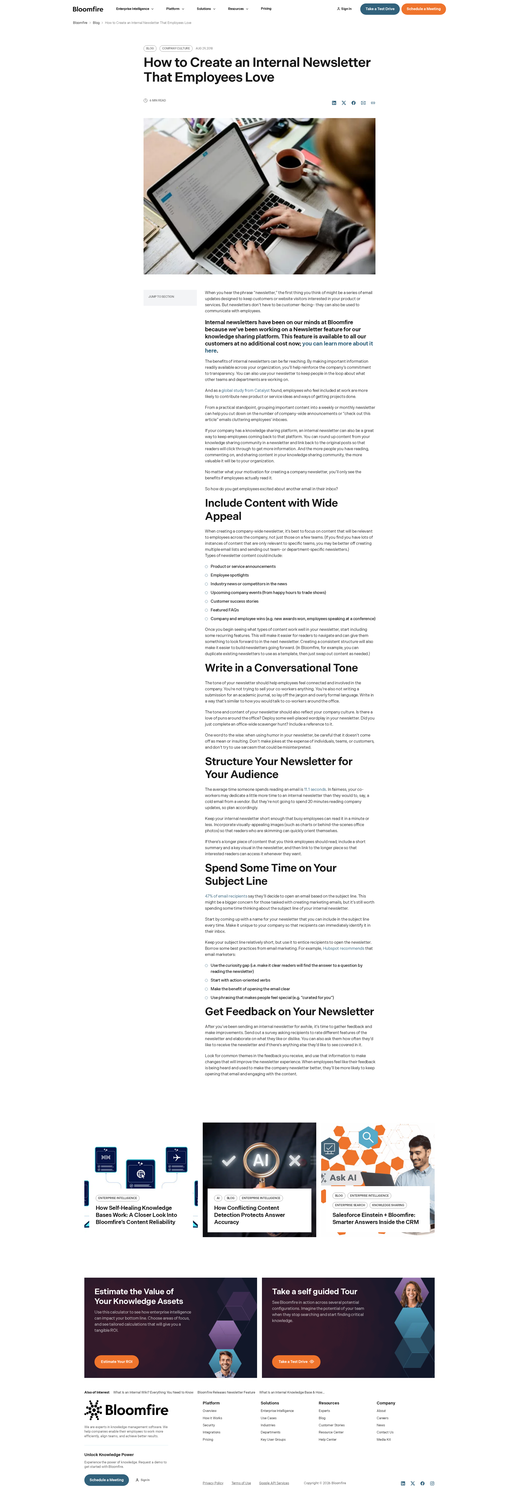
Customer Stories (331, 1425)
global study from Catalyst (245, 390)
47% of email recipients (226, 896)
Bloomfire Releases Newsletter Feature (226, 1393)
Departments (270, 1432)
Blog (322, 1418)
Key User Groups (273, 1440)
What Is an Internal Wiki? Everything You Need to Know (153, 1393)
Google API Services (274, 1483)
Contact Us (385, 1432)
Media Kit (384, 1440)
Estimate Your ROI (116, 1362)
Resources (236, 9)
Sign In (346, 9)
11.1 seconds (315, 789)
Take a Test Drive (380, 9)
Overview (210, 1411)
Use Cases (269, 1418)
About (381, 1411)
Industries (268, 1425)
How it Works (212, 1418)
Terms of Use (241, 1483)
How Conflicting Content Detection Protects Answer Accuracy (249, 1215)
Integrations (211, 1432)
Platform (172, 9)
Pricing (266, 9)
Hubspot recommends (343, 948)
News (381, 1425)
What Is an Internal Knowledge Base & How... (292, 1393)
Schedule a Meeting (424, 9)
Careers (382, 1418)
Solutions (204, 9)
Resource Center (331, 1432)
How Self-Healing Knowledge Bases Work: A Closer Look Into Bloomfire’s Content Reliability (136, 1215)
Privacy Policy (213, 1483)
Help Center (328, 1440)
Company (386, 1403)
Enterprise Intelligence (132, 9)
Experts (324, 1411)
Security (209, 1425)
